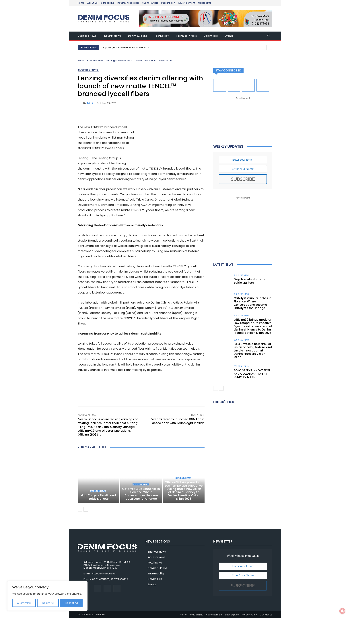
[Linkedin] (234, 85)
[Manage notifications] (342, 611)
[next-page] (85, 509)
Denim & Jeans (241, 366)
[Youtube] (262, 85)
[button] (268, 36)
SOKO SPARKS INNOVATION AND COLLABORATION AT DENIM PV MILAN (252, 373)
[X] (89, 115)
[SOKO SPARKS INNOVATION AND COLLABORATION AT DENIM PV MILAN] (222, 372)
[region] (47, 596)
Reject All (48, 603)
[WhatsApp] (106, 115)
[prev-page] (80, 509)
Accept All (71, 603)
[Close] (83, 584)
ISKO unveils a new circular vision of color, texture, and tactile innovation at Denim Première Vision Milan (253, 350)
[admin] (80, 103)
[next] (270, 47)
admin (90, 103)
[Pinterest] (98, 115)
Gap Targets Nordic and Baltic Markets (125, 47)
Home (81, 60)
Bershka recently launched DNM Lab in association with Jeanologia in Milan (178, 421)
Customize (24, 603)
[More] (115, 115)
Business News (95, 60)
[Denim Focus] (104, 19)
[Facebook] (81, 115)
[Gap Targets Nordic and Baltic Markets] (98, 478)
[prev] (264, 47)
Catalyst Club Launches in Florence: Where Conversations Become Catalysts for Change (141, 494)
